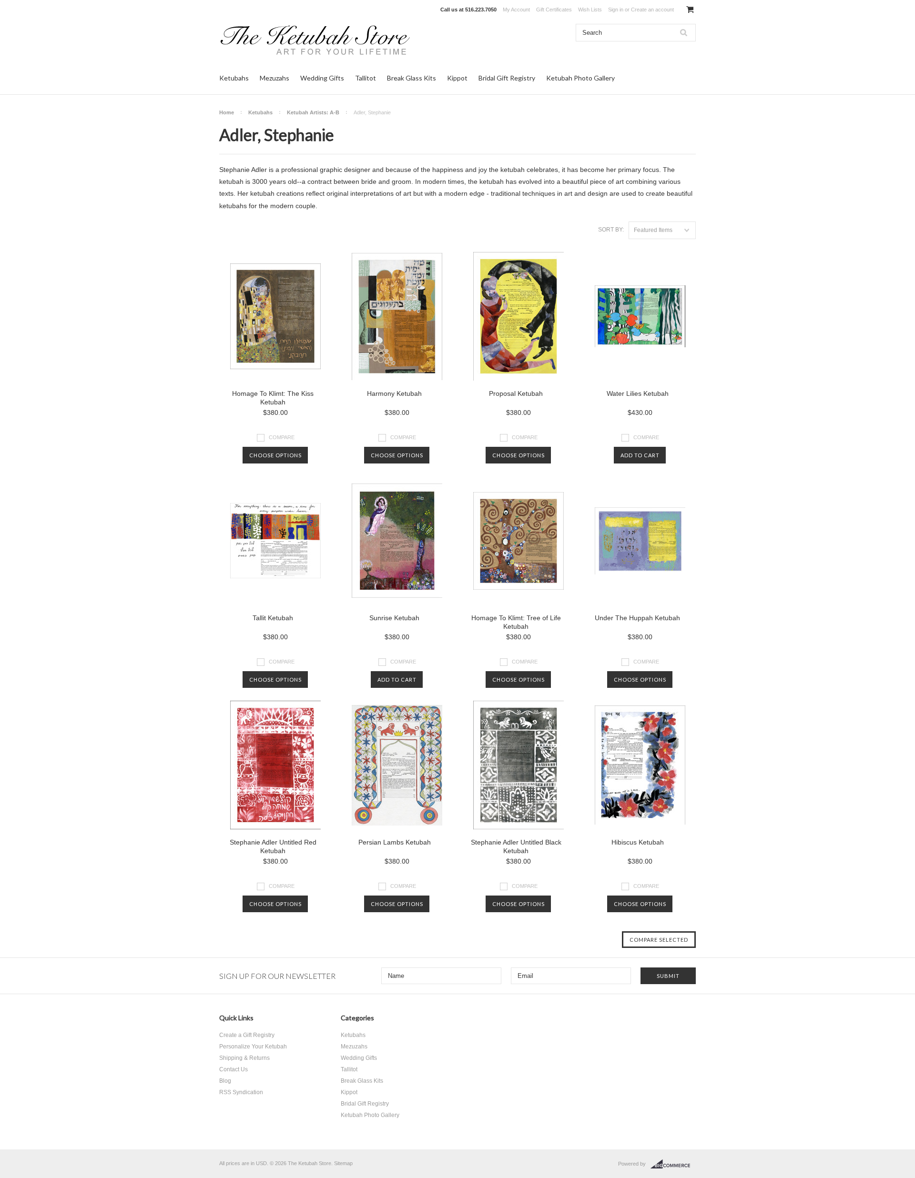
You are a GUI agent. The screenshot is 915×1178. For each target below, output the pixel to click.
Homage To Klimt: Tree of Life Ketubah (516, 622)
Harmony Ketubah (394, 393)
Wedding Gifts (322, 78)
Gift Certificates (554, 9)
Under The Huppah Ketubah (637, 618)
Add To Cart (640, 455)
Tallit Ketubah (273, 618)
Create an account (652, 9)
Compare (282, 437)
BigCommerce (673, 1164)
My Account (516, 9)
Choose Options (275, 455)
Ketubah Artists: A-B (313, 112)
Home (226, 112)
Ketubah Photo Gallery (580, 78)
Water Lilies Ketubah (638, 393)
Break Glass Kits (411, 78)
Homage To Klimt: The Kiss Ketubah (273, 398)
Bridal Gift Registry (506, 78)
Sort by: (611, 229)
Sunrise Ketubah (394, 618)
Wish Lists (590, 9)
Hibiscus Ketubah (637, 842)
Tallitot (365, 78)
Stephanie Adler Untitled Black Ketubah (516, 846)
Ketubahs (234, 78)
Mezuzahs (274, 78)
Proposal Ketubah (516, 393)
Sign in (615, 9)
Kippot (457, 78)
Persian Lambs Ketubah (394, 842)
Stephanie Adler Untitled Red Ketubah (273, 846)
